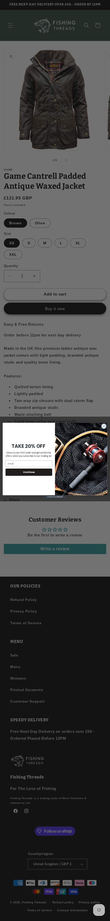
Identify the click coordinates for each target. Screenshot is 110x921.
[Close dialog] (104, 426)
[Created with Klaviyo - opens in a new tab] (55, 497)
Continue (29, 472)
